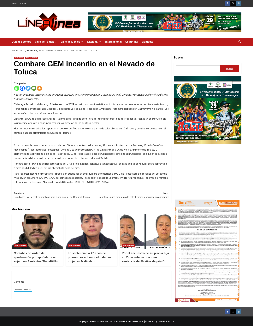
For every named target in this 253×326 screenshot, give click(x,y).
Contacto (147, 41)
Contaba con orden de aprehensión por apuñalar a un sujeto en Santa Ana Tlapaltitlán (36, 257)
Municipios (19, 58)
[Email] (33, 88)
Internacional (113, 41)
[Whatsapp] (16, 88)
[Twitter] (28, 88)
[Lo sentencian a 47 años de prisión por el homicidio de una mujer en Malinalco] (91, 231)
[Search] (239, 41)
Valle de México (70, 41)
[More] (39, 88)
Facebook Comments (23, 289)
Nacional (92, 41)
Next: (134, 195)
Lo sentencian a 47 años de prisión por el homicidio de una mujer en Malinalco (90, 257)
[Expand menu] (55, 42)
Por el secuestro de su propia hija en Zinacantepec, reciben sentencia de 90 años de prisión (145, 257)
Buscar (178, 57)
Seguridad (131, 41)
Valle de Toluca (44, 41)
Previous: (52, 195)
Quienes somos (21, 41)
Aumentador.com (166, 321)
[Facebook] (22, 88)
